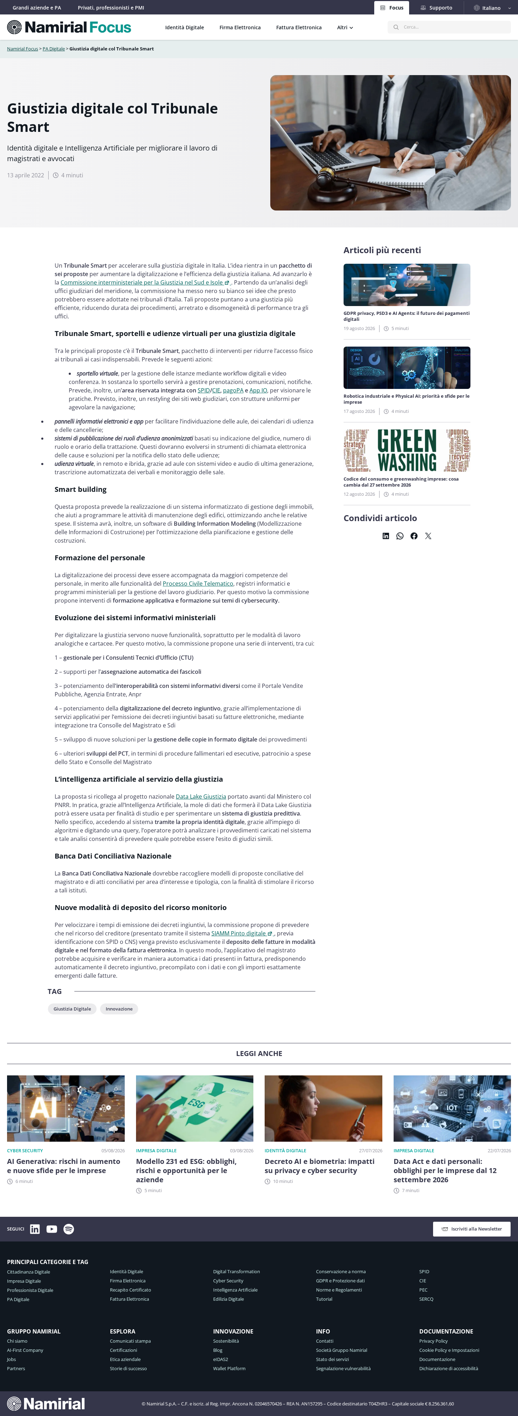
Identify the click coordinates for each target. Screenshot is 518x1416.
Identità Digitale (285, 1150)
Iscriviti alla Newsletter (476, 1229)
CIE (216, 390)
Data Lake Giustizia (201, 796)
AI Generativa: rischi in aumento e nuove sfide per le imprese (63, 1166)
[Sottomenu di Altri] (351, 27)
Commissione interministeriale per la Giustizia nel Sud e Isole (142, 282)
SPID (204, 390)
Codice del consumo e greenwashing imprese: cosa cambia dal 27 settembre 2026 (401, 482)
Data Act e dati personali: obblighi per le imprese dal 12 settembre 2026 (445, 1170)
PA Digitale (54, 48)
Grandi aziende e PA (37, 7)
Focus (396, 7)
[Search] (396, 27)
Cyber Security (25, 1150)
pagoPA (233, 390)
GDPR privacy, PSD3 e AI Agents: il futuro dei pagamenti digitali (407, 316)
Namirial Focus (22, 48)
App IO (258, 390)
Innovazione (119, 1009)
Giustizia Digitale (72, 1009)
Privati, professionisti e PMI (111, 7)
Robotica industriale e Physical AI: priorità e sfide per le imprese (407, 399)
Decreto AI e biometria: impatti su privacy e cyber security (320, 1166)
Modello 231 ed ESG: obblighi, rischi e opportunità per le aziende (186, 1170)
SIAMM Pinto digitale (238, 933)
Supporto (441, 7)
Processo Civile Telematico (198, 583)
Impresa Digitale (156, 1150)
